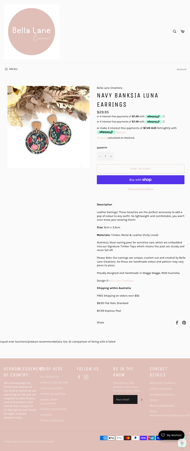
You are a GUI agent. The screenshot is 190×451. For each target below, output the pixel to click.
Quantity (102, 147)
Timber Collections (52, 420)
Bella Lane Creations (121, 280)
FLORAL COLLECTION (52, 394)
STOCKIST (46, 415)
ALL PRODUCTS (49, 376)
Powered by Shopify (43, 441)
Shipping (102, 137)
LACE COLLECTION (51, 388)
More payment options (140, 188)
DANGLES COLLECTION (54, 382)
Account (181, 69)
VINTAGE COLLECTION (53, 409)
